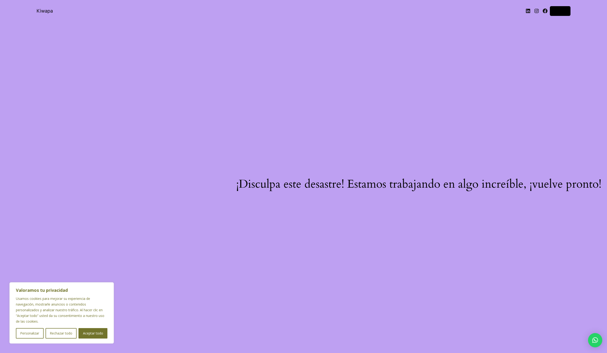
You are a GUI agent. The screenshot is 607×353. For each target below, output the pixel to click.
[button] (595, 340)
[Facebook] (545, 11)
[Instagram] (536, 11)
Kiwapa (45, 11)
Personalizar (29, 333)
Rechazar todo (61, 333)
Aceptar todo (93, 333)
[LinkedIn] (528, 11)
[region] (61, 313)
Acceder (560, 11)
